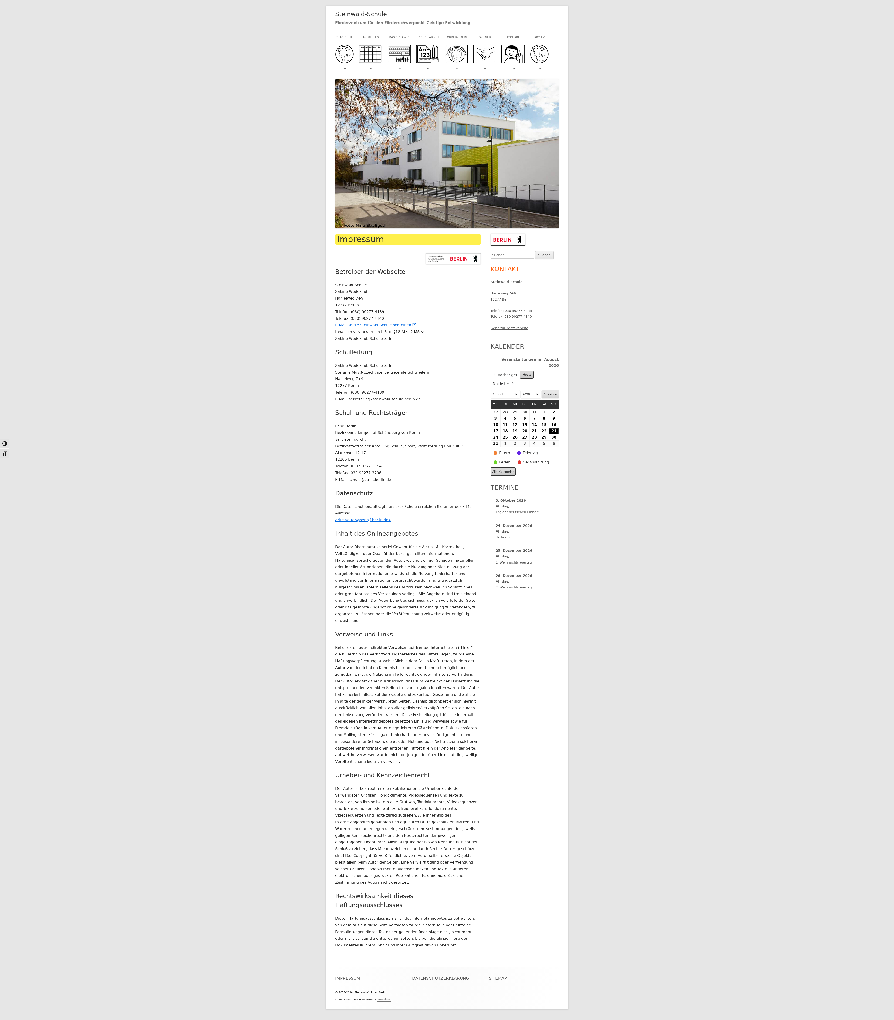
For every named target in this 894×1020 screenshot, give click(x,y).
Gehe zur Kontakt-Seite (509, 328)
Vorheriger (508, 375)
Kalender (507, 346)
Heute (527, 374)
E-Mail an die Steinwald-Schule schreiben (375, 325)
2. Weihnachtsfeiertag (514, 587)
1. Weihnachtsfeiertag (514, 562)
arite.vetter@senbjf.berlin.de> (363, 520)
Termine (505, 487)
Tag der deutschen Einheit (517, 512)
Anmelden (384, 999)
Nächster (501, 384)
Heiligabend (506, 537)
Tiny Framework (362, 999)
